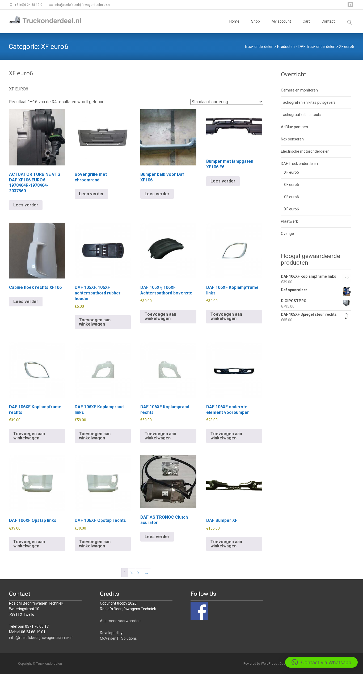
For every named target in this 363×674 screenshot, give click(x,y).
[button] (321, 662)
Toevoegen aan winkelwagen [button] (95, 322)
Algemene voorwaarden (120, 621)
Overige (287, 233)
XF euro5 (291, 172)
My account (281, 21)
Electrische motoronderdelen (305, 151)
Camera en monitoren (299, 90)
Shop (255, 21)
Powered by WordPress (260, 663)
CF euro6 (291, 197)
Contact (328, 21)
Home (234, 21)
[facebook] (350, 6)
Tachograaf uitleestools (301, 115)
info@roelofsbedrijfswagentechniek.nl (41, 637)
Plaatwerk (289, 221)
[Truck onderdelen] (41, 20)
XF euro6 (291, 209)
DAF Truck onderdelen (299, 163)
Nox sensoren (292, 139)
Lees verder (25, 204)
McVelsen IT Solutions (118, 638)
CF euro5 (291, 184)
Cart (306, 21)
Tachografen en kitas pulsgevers (308, 102)
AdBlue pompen (294, 127)
